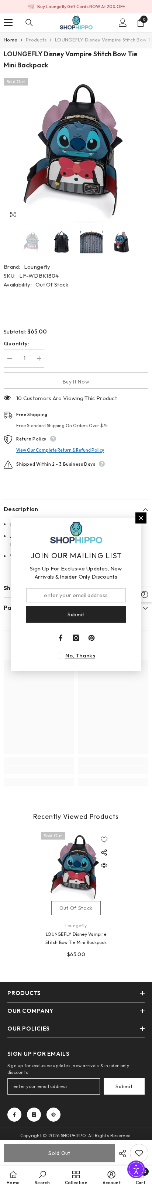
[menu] (8, 22)
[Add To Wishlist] (139, 1153)
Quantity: (17, 343)
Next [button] (146, 242)
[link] (39, 770)
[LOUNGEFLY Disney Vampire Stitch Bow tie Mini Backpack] (76, 867)
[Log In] (123, 23)
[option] (76, 6)
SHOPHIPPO (73, 1135)
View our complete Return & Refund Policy (60, 450)
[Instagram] (34, 1115)
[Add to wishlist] (104, 839)
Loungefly (37, 266)
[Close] (140, 517)
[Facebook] (14, 1115)
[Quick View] (104, 865)
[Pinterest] (53, 1115)
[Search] (29, 22)
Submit (123, 1086)
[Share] (120, 1153)
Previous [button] (5, 242)
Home (10, 40)
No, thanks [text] (80, 655)
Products (36, 40)
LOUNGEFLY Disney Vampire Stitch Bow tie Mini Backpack (76, 938)
